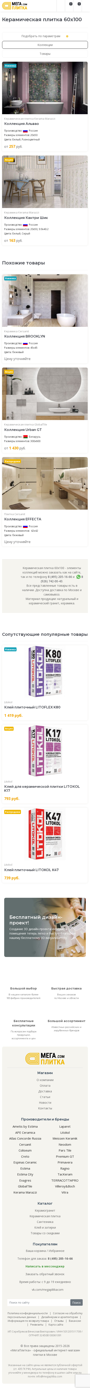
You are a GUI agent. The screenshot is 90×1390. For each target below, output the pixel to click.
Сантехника (45, 1222)
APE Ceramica (25, 1132)
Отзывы (59, 1321)
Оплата (45, 1086)
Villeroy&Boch (65, 1186)
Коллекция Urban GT (23, 430)
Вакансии (75, 1321)
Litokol (8, 702)
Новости (45, 1103)
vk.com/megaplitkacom (47, 1290)
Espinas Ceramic (25, 1162)
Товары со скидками (45, 1233)
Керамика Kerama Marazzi (21, 212)
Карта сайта (56, 1324)
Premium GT (65, 1156)
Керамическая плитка (45, 1216)
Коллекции (45, 45)
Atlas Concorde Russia (25, 1138)
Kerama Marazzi (25, 1192)
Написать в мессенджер (45, 1266)
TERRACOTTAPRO (64, 1180)
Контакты (45, 1108)
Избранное (56, 1251)
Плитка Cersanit (14, 514)
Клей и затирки (45, 1227)
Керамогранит (45, 1210)
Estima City (25, 1174)
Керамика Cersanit (16, 331)
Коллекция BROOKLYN (24, 336)
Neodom (65, 1144)
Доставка (45, 1091)
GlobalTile (25, 1186)
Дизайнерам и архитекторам (59, 1317)
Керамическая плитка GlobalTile (25, 424)
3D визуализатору (54, 938)
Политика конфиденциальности (28, 1313)
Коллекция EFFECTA (22, 519)
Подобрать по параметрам (41, 36)
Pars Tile (65, 1150)
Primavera (65, 1162)
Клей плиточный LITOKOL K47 (31, 870)
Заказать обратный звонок (45, 1274)
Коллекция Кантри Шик (26, 218)
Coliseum (25, 1150)
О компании (45, 1080)
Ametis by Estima (25, 1126)
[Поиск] (61, 6)
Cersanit (25, 1144)
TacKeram (65, 1174)
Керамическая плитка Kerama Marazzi (29, 118)
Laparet (65, 1126)
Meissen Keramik (65, 1138)
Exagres (25, 1180)
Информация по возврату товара (28, 1321)
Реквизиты (36, 1324)
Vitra (65, 1192)
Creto (25, 1156)
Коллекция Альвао (21, 124)
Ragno (64, 1168)
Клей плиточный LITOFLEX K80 (32, 707)
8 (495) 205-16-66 (60, 577)
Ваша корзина (36, 1251)
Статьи (45, 1097)
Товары (45, 54)
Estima (25, 1168)
